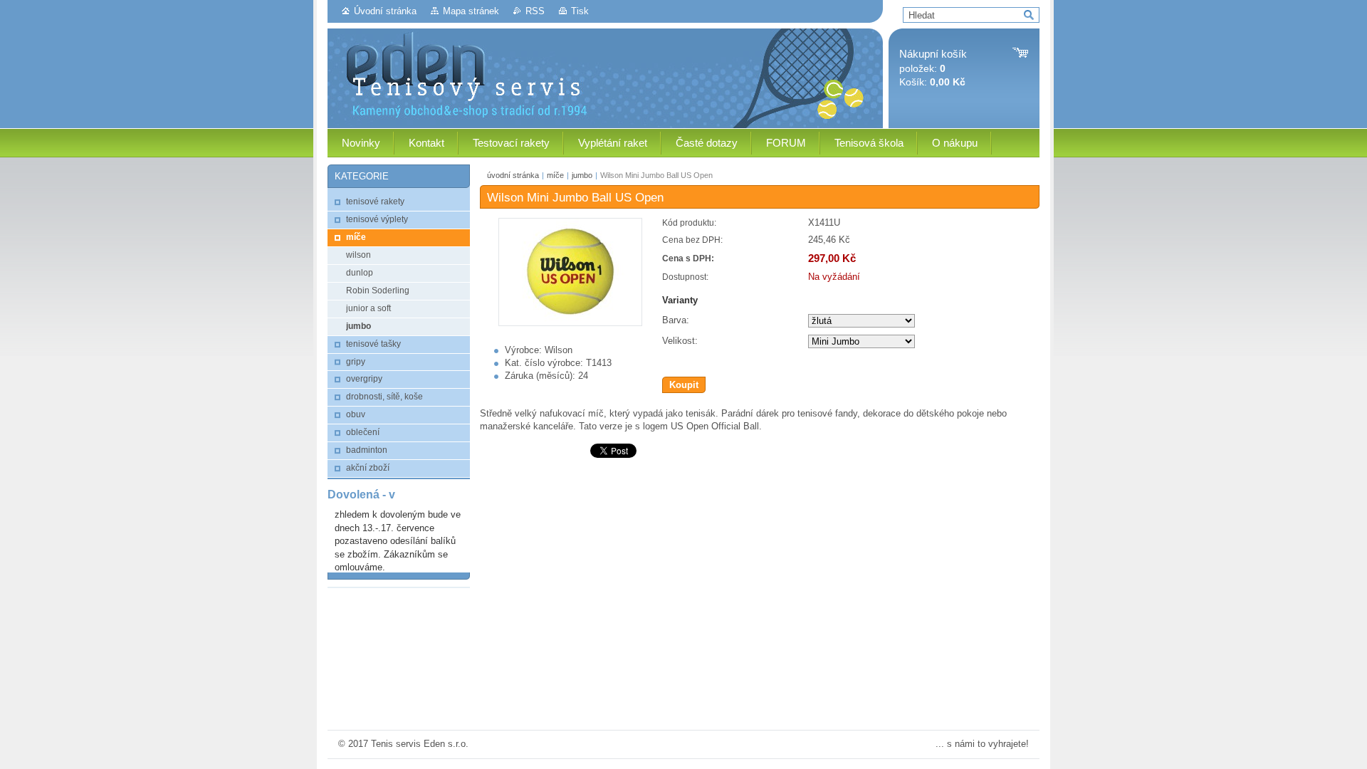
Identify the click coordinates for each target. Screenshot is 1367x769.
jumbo (582, 175)
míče (555, 175)
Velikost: (680, 340)
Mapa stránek (471, 11)
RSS (535, 11)
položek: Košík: (933, 68)
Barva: (675, 320)
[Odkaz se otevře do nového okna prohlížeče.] (570, 323)
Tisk (580, 11)
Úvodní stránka (385, 11)
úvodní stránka (513, 175)
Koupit (683, 385)
